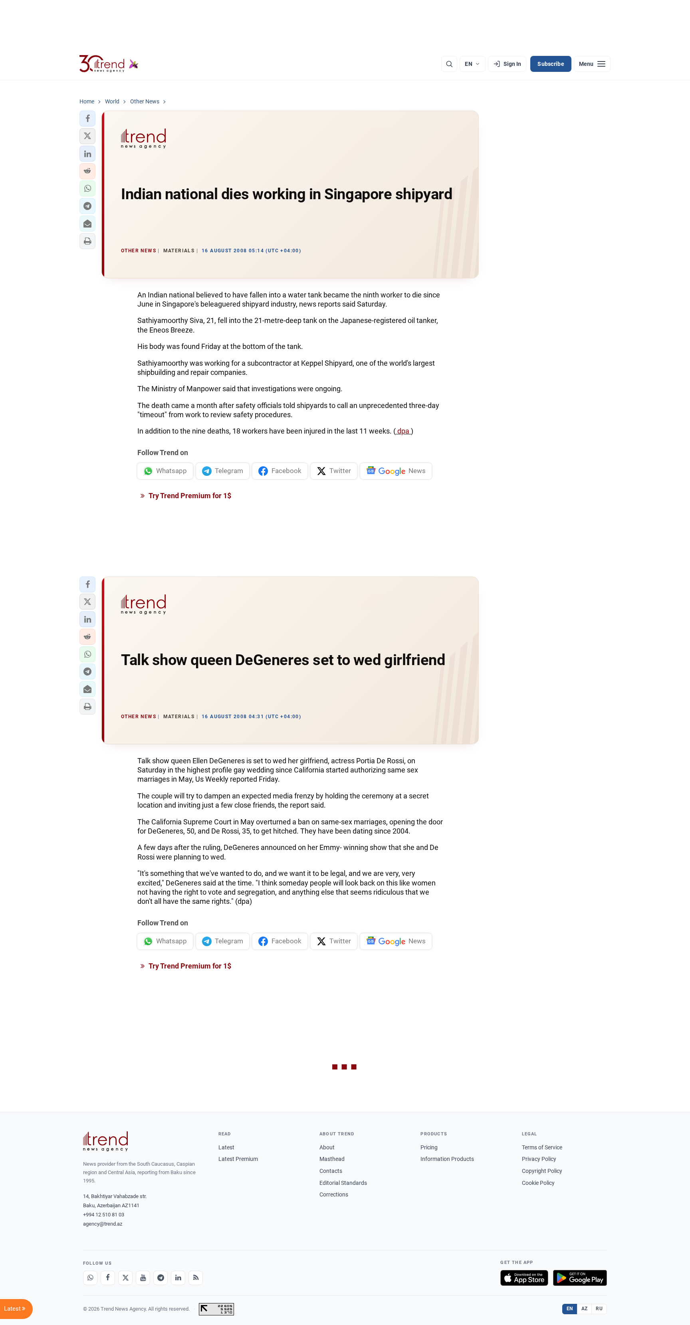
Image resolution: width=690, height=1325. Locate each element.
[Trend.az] (109, 64)
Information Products (447, 1159)
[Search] (449, 64)
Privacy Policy (539, 1159)
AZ (584, 1308)
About (327, 1147)
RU (599, 1308)
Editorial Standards (343, 1183)
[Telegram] (160, 1278)
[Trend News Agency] (105, 1141)
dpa (403, 431)
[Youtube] (143, 1278)
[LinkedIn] (178, 1278)
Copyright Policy (542, 1171)
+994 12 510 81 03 (103, 1215)
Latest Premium (238, 1159)
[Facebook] (108, 1278)
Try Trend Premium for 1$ (189, 495)
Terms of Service (542, 1147)
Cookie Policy (538, 1183)
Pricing (429, 1147)
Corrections (333, 1194)
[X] (125, 1278)
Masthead (332, 1159)
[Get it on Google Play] (580, 1278)
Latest (226, 1147)
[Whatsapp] (90, 1278)
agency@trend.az (102, 1224)
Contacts (330, 1171)
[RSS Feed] (195, 1278)
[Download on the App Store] (524, 1278)
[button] (87, 118)
